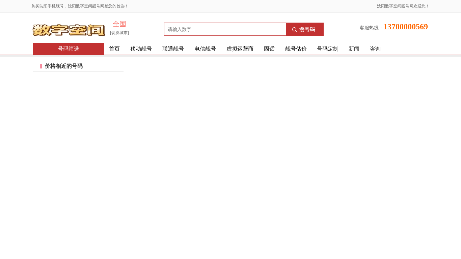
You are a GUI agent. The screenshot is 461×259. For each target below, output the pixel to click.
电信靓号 (205, 49)
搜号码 (307, 29)
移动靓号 (141, 49)
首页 (114, 49)
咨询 (375, 49)
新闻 (354, 49)
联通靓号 (173, 49)
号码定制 (327, 49)
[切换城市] (119, 32)
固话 (269, 49)
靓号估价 (296, 49)
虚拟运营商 (239, 49)
